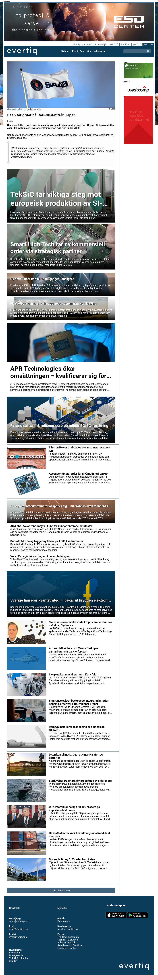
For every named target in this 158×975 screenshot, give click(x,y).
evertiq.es (103, 44)
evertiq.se (148, 44)
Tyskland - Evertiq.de (68, 937)
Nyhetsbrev (99, 51)
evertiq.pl (137, 44)
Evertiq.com (63, 921)
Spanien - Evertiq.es (67, 939)
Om (89, 51)
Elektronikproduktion (16, 109)
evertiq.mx (126, 44)
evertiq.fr (114, 44)
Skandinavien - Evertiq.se (70, 945)
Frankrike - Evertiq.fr (67, 948)
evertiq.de (91, 44)
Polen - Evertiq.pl (66, 942)
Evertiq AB (22, 51)
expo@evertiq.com (18, 929)
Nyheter (65, 51)
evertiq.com (79, 44)
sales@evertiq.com (19, 921)
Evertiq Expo (78, 51)
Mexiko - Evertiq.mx (67, 929)
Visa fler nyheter (61, 890)
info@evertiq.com (18, 937)
